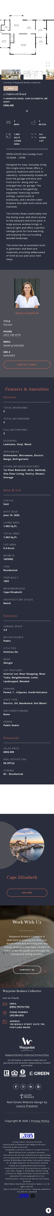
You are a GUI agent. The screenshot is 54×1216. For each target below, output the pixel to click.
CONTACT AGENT (27, 364)
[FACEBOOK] (16, 1086)
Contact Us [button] (27, 969)
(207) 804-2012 (17, 1015)
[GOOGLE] (38, 1086)
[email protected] (34, 1142)
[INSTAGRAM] (23, 1086)
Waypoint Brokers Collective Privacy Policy (27, 1055)
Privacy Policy (40, 1121)
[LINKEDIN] (31, 1086)
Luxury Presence (27, 1106)
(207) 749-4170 (12, 334)
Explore (27, 892)
